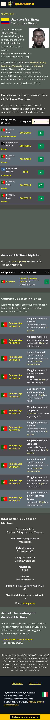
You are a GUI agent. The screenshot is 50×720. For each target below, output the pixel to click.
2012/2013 (25, 198)
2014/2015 (25, 146)
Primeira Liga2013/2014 (15, 358)
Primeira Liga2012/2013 (15, 395)
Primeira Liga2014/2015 (15, 325)
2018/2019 (25, 132)
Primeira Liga (13, 281)
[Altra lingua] (44, 694)
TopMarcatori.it (23, 4)
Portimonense (8, 136)
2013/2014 (25, 185)
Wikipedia (29, 603)
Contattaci (35, 683)
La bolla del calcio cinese (17, 639)
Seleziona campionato (25, 716)
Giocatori (7, 13)
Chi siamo (17, 683)
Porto (4, 149)
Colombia (6, 175)
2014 (25, 172)
